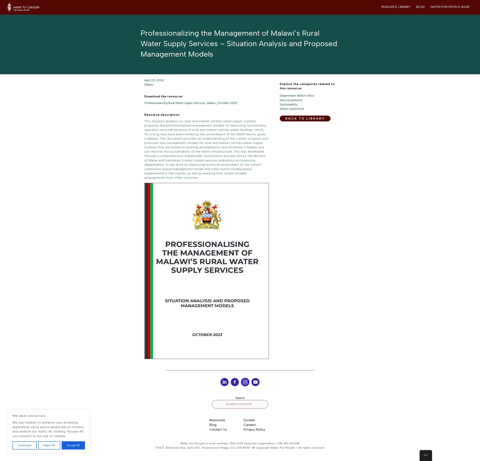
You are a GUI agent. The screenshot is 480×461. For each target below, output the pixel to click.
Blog (212, 425)
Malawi (149, 84)
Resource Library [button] (395, 7)
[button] (305, 118)
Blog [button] (420, 7)
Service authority (291, 100)
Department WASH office (297, 95)
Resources (217, 420)
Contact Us (218, 429)
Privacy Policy (254, 429)
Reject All (49, 445)
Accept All (73, 445)
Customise (24, 445)
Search (240, 398)
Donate (249, 420)
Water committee (292, 109)
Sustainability (289, 104)
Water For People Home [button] (450, 7)
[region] (49, 431)
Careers (250, 425)
